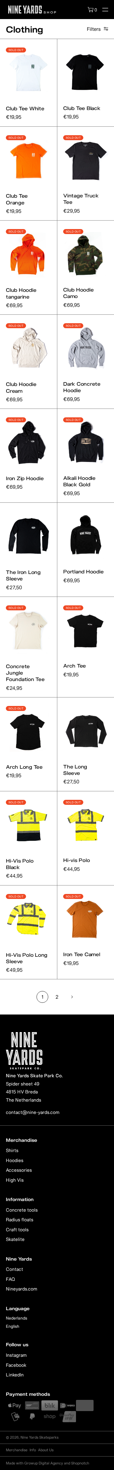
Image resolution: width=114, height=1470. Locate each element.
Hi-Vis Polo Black (19, 864)
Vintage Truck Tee (81, 198)
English (12, 1326)
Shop (49, 12)
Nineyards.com (21, 1289)
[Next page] (71, 997)
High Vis (15, 1180)
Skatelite (15, 1239)
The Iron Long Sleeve (23, 575)
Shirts (12, 1150)
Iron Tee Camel (81, 954)
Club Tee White (25, 108)
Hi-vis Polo (76, 860)
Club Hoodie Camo (78, 293)
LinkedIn (15, 1375)
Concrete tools (22, 1210)
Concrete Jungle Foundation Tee (25, 672)
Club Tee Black (82, 108)
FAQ (10, 1279)
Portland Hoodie (83, 571)
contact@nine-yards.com (32, 1112)
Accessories (19, 1170)
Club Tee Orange (17, 199)
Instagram (16, 1355)
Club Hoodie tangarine (21, 293)
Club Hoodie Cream (21, 387)
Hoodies (14, 1160)
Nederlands (16, 1318)
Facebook (16, 1365)
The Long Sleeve (75, 769)
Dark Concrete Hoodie (82, 387)
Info (33, 1450)
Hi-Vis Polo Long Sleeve (26, 958)
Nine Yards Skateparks (39, 1437)
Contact (14, 1269)
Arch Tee (74, 666)
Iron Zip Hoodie (25, 478)
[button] (105, 9)
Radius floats (19, 1219)
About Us (45, 1450)
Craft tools (17, 1229)
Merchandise (16, 1450)
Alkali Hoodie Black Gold (79, 481)
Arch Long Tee (24, 767)
